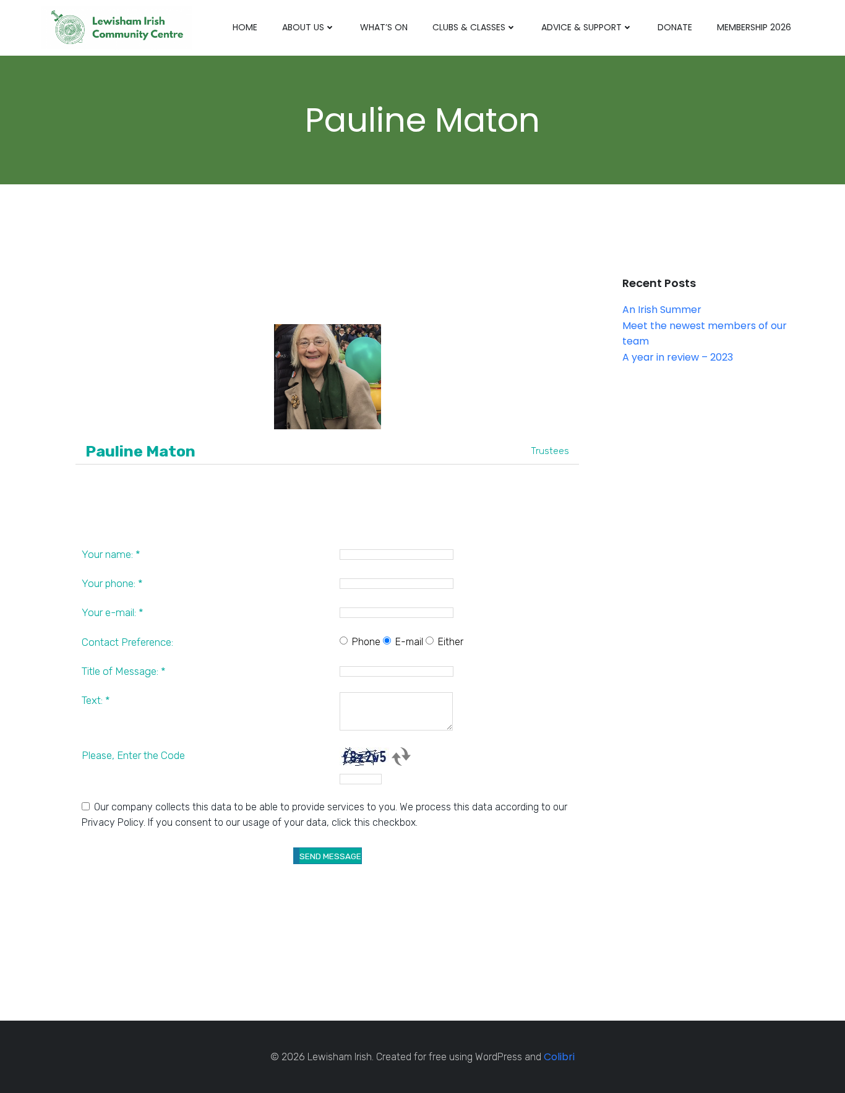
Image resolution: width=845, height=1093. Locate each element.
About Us (303, 27)
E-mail (409, 642)
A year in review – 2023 (677, 357)
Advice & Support (581, 27)
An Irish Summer (661, 309)
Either (450, 642)
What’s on (384, 27)
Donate (675, 27)
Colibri (559, 1057)
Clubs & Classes (468, 27)
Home (245, 27)
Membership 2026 (754, 27)
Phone (366, 642)
